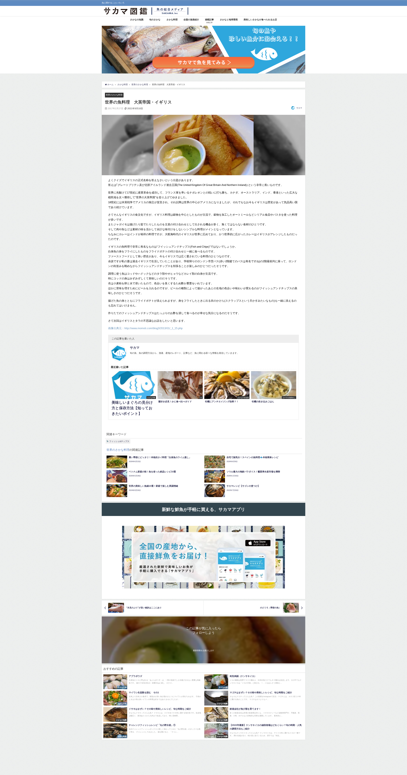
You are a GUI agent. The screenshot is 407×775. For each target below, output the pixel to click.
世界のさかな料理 (114, 95)
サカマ (299, 108)
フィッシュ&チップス (119, 441)
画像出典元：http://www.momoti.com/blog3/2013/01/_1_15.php (145, 328)
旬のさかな (154, 19)
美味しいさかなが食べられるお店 (260, 19)
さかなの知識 (136, 19)
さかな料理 (172, 19)
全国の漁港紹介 (191, 19)
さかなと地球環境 (229, 19)
